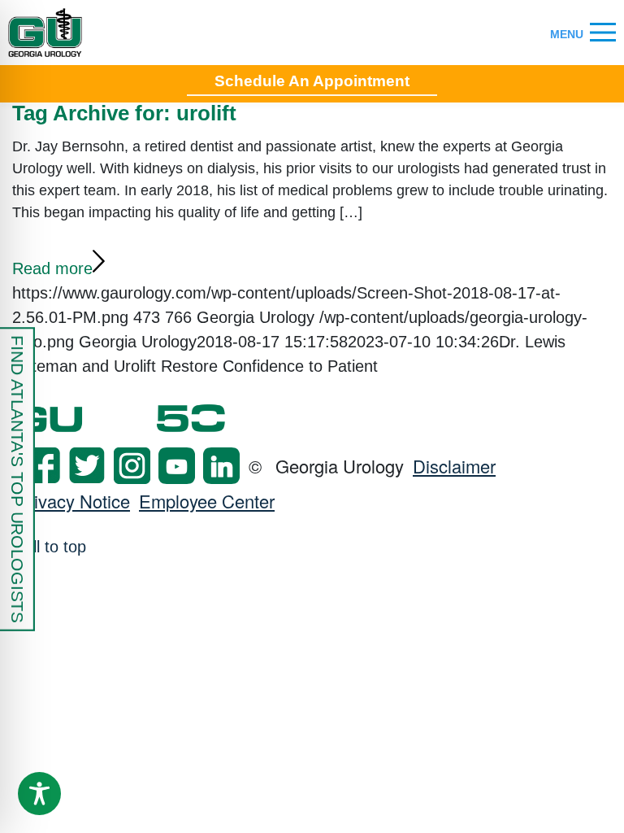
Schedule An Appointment (312, 80)
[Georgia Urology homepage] (45, 32)
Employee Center (207, 500)
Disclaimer (454, 465)
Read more (52, 268)
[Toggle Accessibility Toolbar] (39, 793)
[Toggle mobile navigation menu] (603, 33)
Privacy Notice (73, 500)
